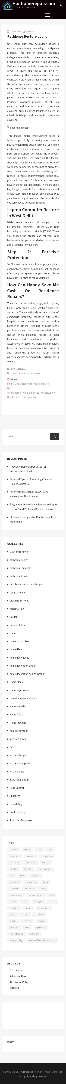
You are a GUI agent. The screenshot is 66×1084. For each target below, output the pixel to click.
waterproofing (16, 940)
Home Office (16, 714)
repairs (25, 914)
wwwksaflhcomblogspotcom (42, 940)
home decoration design (23, 665)
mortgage (38, 901)
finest (22, 875)
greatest (35, 875)
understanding (16, 933)
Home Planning (18, 722)
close (50, 849)
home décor (16, 649)
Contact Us (16, 970)
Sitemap (14, 987)
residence (24, 373)
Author (30, 31)
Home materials (18, 706)
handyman (31, 882)
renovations (43, 908)
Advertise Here (18, 976)
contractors (31, 862)
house (46, 882)
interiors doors (18, 739)
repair (12, 914)
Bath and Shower (19, 551)
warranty (34, 933)
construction (17, 608)
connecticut (47, 856)
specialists (41, 927)
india (51, 895)
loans (14, 373)
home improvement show (23, 698)
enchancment (45, 869)
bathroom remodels (20, 568)
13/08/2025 (15, 31)
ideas (43, 888)
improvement (16, 895)
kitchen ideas (18, 368)
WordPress (57, 1071)
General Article (18, 625)
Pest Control (17, 787)
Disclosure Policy (19, 982)
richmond (27, 920)
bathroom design (19, 560)
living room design (19, 779)
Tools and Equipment (21, 820)
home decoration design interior (27, 674)
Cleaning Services (19, 600)
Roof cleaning (17, 812)
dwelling (14, 869)
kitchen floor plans (20, 763)
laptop (13, 901)
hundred (14, 888)
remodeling (16, 804)
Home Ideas (16, 682)
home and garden (19, 641)
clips (39, 849)
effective (28, 869)
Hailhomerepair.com (33, 3)
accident (14, 849)
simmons (14, 927)
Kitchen (14, 747)
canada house (17, 592)
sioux (27, 927)
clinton (27, 849)
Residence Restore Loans (27, 36)
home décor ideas (19, 657)
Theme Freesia (43, 1071)
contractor (14, 862)
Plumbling (15, 796)
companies (15, 856)
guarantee (14, 882)
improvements (35, 895)
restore (35, 373)
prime (52, 901)
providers (14, 908)
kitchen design (18, 755)
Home (13, 633)
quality (28, 908)
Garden (14, 616)
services (41, 920)
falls (12, 875)
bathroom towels (19, 576)
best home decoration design (26, 584)
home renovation (19, 730)
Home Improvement (21, 690)
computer (31, 856)
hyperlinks (29, 888)
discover (46, 862)
